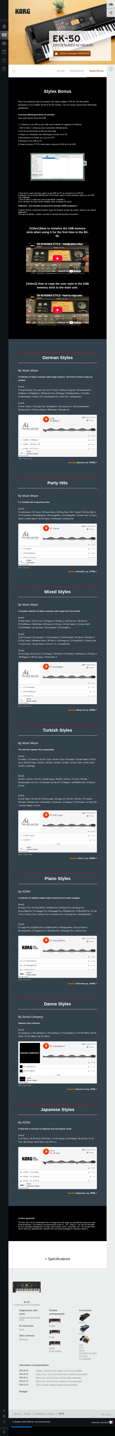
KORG (20, 459)
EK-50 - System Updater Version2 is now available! (56, 1385)
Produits (5, 35)
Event (21, 1329)
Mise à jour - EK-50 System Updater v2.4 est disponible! (59, 1381)
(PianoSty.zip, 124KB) (81, 984)
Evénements (5, 52)
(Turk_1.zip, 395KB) (82, 858)
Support (5, 60)
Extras (5, 43)
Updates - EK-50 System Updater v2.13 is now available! (59, 1371)
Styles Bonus (96, 71)
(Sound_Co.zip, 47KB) (81, 1089)
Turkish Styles (27, 854)
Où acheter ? (5, 69)
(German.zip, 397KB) (82, 462)
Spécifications (77, 71)
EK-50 (61, 1414)
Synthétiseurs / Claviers (45, 1414)
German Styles (27, 459)
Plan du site (106, 1415)
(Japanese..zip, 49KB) (81, 1193)
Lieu (5, 1416)
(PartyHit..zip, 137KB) (81, 571)
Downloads (23, 1339)
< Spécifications (57, 1259)
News (5, 1411)
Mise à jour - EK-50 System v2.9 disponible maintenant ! (59, 1378)
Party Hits (26, 568)
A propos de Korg (5, 1432)
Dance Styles (27, 1085)
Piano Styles (27, 980)
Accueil (5, 26)
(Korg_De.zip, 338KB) (81, 710)
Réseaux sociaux (5, 1422)
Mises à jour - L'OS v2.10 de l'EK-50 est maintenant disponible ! (62, 1374)
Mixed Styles (27, 706)
